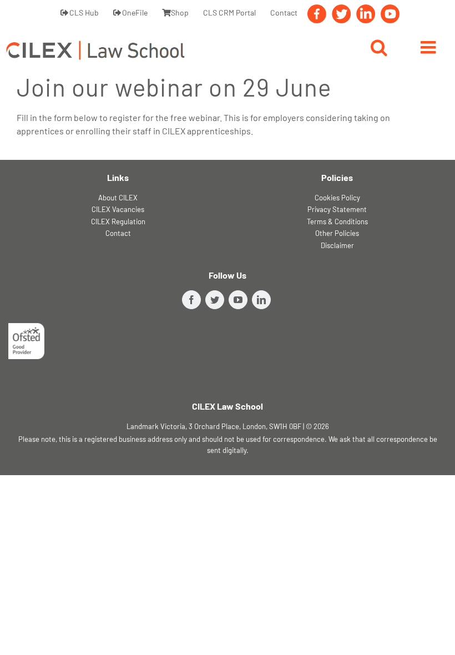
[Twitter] (341, 16)
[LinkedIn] (261, 299)
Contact (118, 233)
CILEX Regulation (118, 221)
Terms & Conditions (337, 221)
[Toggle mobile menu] (429, 48)
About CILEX (118, 197)
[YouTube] (390, 16)
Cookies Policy (337, 197)
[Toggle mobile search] (379, 48)
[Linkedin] (365, 16)
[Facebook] (316, 16)
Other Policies (337, 233)
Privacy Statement (337, 209)
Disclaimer (337, 245)
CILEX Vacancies (118, 209)
